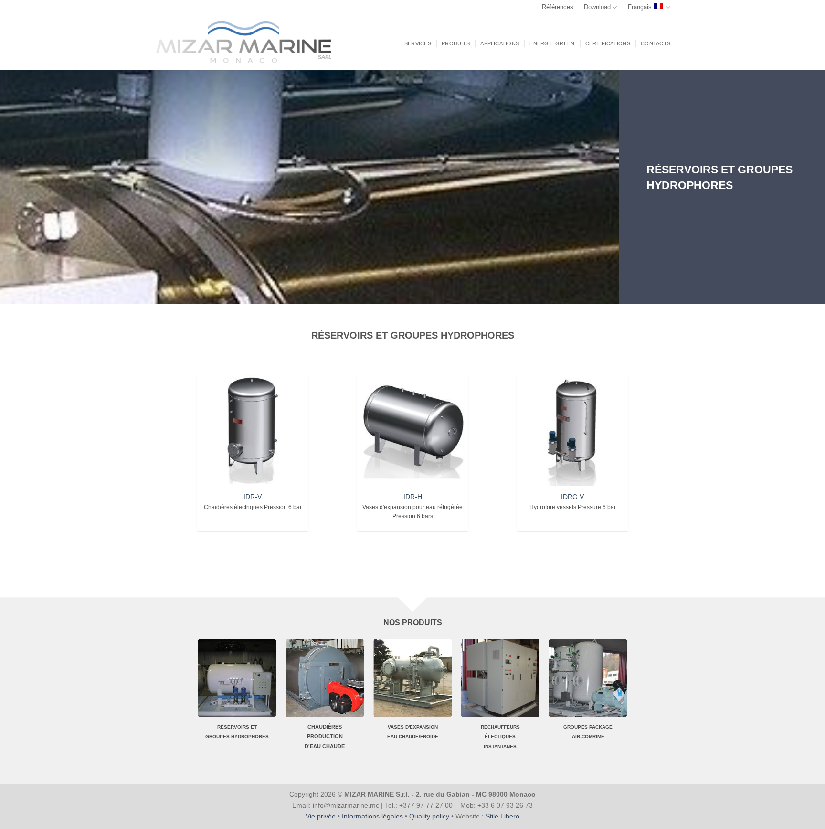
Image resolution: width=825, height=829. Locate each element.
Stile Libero (502, 816)
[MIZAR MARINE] (251, 42)
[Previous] (28, 704)
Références (557, 7)
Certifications (607, 43)
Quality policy (429, 816)
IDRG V (572, 496)
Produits (456, 43)
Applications (499, 43)
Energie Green (551, 43)
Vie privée (321, 816)
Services (417, 43)
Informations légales (372, 816)
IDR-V (252, 496)
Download (597, 7)
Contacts (655, 43)
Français (640, 7)
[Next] (796, 704)
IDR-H (412, 496)
